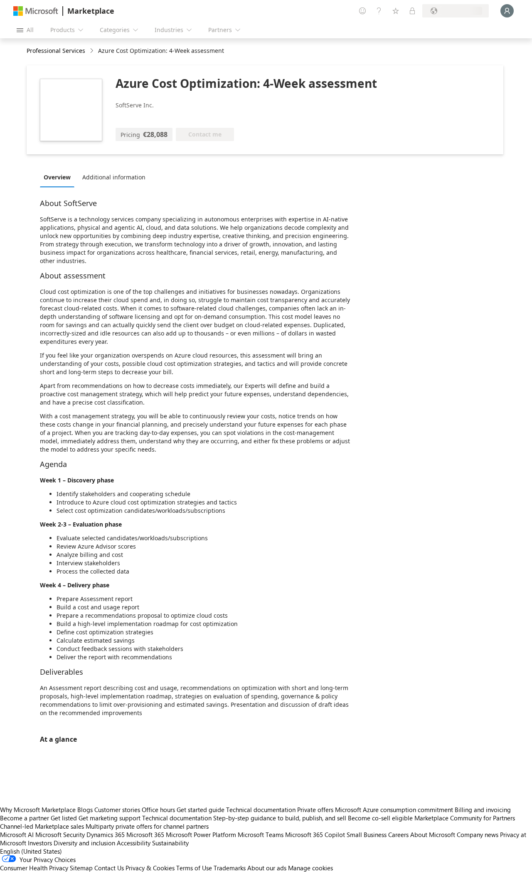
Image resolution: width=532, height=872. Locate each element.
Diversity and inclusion (84, 843)
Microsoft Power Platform (201, 834)
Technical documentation (261, 809)
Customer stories (117, 809)
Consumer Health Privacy (34, 868)
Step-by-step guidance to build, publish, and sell (279, 818)
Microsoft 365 (145, 834)
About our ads (266, 868)
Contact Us (109, 868)
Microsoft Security (60, 834)
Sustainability (170, 843)
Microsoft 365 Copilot (315, 834)
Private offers (315, 809)
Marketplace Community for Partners (464, 818)
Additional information (113, 177)
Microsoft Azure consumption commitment (395, 809)
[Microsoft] (35, 11)
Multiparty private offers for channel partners (147, 826)
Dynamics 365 (105, 834)
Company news (477, 834)
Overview (57, 177)
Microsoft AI (17, 834)
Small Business (367, 834)
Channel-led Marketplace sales (42, 826)
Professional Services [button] (56, 51)
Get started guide (200, 809)
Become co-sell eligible (380, 818)
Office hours (158, 809)
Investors (40, 843)
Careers (398, 834)
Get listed (64, 818)
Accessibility (133, 843)
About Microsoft (432, 834)
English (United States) (31, 851)
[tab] (59, 177)
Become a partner (24, 818)
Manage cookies (310, 868)
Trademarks (230, 868)
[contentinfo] (92, 51)
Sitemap (81, 868)
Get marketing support (109, 818)
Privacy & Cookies (150, 868)
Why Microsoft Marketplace (38, 809)
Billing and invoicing (483, 809)
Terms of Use (194, 868)
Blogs (85, 809)
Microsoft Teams (260, 834)
